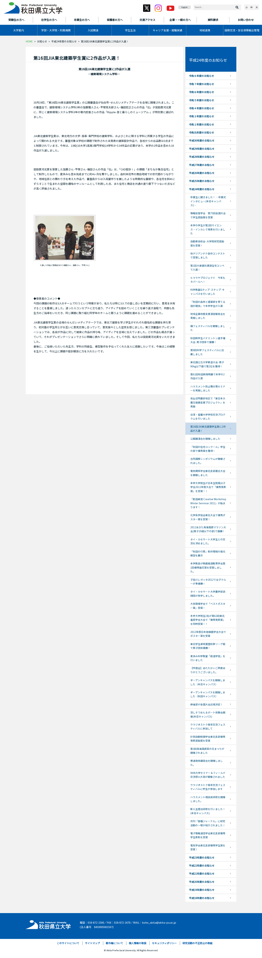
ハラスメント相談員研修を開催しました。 (207, 799)
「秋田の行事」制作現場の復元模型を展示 (207, 553)
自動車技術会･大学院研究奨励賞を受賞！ (207, 243)
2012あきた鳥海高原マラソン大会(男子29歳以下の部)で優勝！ (208, 529)
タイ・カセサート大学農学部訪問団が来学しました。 (207, 593)
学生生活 (130, 30)
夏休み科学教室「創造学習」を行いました (207, 658)
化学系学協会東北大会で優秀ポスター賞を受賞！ (207, 517)
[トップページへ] (48, 924)
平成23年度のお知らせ (201, 857)
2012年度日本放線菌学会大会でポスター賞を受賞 (208, 634)
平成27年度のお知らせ (201, 165)
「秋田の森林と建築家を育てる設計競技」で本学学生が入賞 (207, 303)
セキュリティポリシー (164, 943)
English (184, 7)
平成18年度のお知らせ (201, 898)
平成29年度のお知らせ (201, 148)
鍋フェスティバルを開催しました (207, 328)
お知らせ (42, 41)
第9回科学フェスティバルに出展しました (207, 352)
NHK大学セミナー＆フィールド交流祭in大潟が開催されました (207, 775)
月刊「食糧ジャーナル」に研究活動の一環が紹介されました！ (207, 823)
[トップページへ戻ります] (33, 6)
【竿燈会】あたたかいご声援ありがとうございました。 (207, 670)
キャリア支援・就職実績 (167, 30)
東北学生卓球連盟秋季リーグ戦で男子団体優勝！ (207, 646)
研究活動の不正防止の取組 (197, 943)
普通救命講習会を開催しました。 (206, 762)
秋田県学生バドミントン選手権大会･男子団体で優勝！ (207, 340)
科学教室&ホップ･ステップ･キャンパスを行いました (207, 291)
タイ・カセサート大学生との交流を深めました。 (207, 541)
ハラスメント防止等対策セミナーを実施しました (207, 388)
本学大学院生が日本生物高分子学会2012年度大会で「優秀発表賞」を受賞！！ (208, 487)
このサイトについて (68, 943)
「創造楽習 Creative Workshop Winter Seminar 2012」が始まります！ (208, 503)
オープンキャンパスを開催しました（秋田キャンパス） (207, 694)
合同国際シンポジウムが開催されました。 (207, 460)
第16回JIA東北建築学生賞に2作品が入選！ (208, 428)
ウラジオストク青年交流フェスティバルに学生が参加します (207, 787)
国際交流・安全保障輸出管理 (242, 30)
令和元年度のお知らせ (201, 132)
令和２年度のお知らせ (201, 124)
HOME (29, 41)
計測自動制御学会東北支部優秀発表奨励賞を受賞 (207, 738)
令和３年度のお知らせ (201, 116)
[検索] (237, 7)
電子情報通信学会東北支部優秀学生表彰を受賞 (207, 835)
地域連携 (204, 30)
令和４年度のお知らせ (201, 108)
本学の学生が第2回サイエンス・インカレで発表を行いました (207, 229)
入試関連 (93, 30)
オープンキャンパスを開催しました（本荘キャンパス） (207, 682)
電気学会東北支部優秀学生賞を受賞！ (207, 847)
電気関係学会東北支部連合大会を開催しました (207, 473)
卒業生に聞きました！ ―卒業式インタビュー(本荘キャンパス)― (208, 201)
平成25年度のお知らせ (201, 181)
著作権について (114, 943)
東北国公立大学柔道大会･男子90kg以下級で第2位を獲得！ (207, 364)
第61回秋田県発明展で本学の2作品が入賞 (207, 376)
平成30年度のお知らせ (201, 140)
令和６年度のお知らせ (201, 92)
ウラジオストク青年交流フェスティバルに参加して (207, 726)
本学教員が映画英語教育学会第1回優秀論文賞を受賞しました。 (207, 567)
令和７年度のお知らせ (201, 84)
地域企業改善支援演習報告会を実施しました (207, 316)
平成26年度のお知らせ (201, 173)
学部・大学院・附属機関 (56, 30)
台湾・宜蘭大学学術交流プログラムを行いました (207, 416)
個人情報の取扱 (137, 943)
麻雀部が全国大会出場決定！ (206, 704)
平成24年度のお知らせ (64, 41)
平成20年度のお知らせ (201, 881)
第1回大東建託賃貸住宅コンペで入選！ (207, 267)
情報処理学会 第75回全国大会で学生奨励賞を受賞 (208, 215)
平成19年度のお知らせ (201, 890)
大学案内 (18, 30)
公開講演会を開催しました (205, 438)
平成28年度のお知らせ (201, 156)
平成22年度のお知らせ (201, 865)
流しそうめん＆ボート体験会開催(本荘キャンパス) (207, 714)
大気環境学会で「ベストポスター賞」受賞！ (207, 605)
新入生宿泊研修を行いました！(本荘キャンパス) (207, 811)
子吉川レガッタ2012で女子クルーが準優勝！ (208, 581)
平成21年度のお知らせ (201, 873)
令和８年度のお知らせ (201, 76)
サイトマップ (92, 943)
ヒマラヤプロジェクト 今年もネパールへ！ (207, 279)
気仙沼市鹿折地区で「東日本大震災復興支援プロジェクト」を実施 (207, 402)
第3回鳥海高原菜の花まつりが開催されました (207, 750)
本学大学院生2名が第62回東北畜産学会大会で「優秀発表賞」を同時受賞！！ (207, 620)
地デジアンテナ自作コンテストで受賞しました (207, 255)
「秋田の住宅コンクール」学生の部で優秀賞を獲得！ (207, 449)
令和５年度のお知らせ (201, 100)
